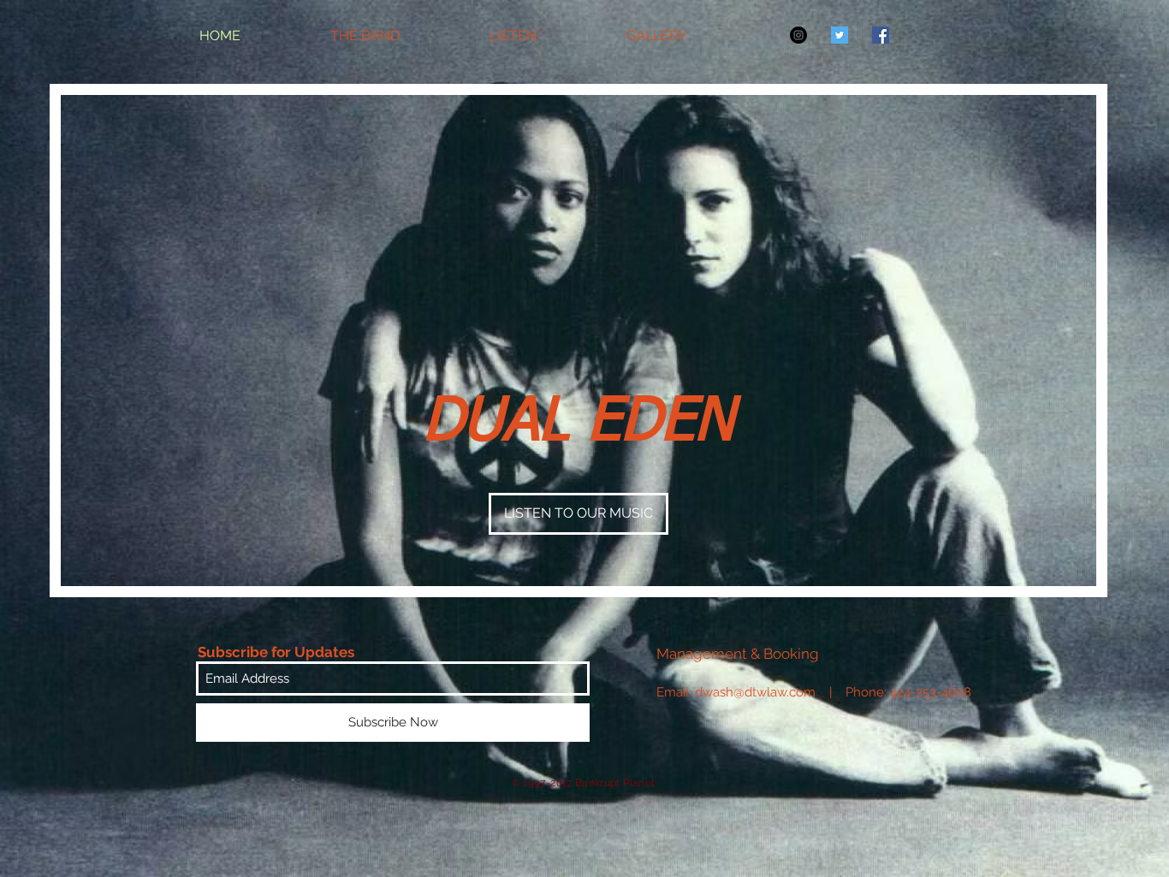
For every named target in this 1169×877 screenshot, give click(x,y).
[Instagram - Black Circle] (798, 35)
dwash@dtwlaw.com (755, 692)
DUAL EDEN (578, 423)
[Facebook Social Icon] (880, 35)
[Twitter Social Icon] (839, 35)
